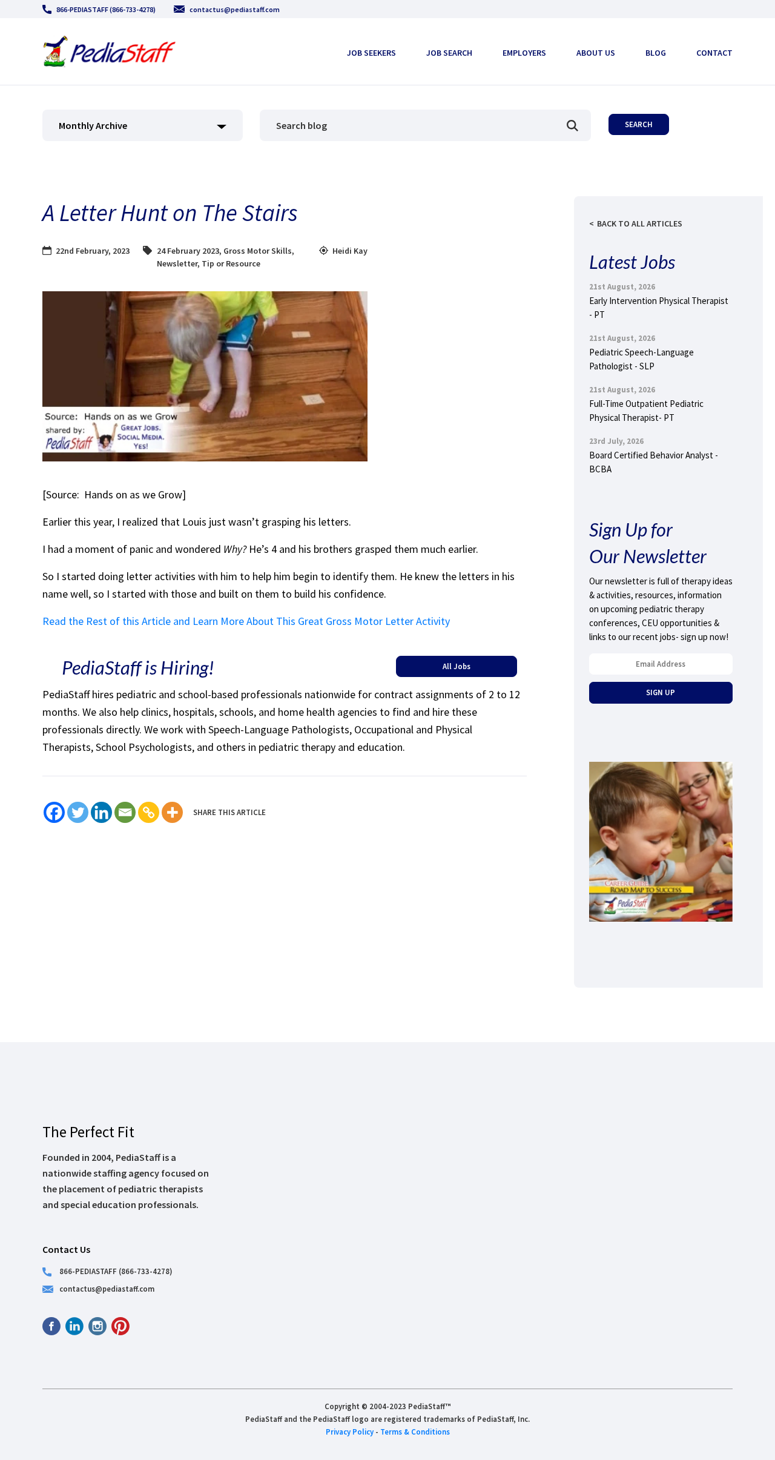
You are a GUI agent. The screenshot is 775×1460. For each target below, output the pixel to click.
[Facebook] (54, 812)
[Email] (125, 812)
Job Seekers (371, 52)
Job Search (449, 52)
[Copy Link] (148, 812)
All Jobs (456, 666)
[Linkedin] (101, 812)
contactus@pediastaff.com (235, 9)
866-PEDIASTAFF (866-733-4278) (106, 9)
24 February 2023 (188, 250)
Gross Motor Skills (257, 250)
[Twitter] (77, 812)
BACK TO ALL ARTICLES (639, 223)
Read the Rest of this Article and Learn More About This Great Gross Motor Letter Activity (246, 621)
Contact (714, 52)
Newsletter (177, 263)
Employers (524, 52)
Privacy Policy (350, 1431)
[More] (172, 812)
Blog (655, 52)
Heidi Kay (350, 250)
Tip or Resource (231, 263)
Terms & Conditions (415, 1431)
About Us (595, 52)
